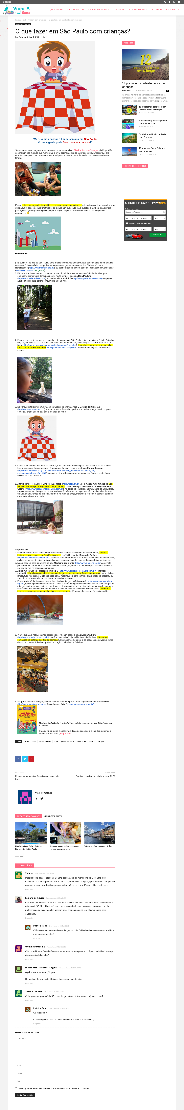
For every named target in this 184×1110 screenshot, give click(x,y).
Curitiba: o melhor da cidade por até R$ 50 (95, 776)
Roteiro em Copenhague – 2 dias (98, 846)
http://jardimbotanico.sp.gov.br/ (61, 347)
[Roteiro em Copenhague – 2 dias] (99, 833)
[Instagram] (174, 2)
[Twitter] (42, 798)
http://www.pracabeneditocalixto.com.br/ (44, 489)
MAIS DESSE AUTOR (53, 816)
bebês (26, 741)
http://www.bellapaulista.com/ (31, 278)
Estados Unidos (136, 10)
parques (101, 741)
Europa (117, 10)
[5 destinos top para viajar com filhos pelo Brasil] (128, 124)
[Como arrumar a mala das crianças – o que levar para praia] (65, 833)
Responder (29, 889)
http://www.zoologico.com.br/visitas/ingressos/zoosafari (50, 345)
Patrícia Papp (128, 91)
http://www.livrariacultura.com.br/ (33, 637)
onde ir (92, 741)
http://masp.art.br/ (71, 484)
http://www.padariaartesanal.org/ (88, 278)
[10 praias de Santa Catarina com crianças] (129, 151)
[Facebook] (169, 2)
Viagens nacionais (97, 10)
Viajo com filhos (25, 37)
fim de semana (45, 741)
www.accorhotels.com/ (25, 270)
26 (167, 91)
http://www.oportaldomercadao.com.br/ (78, 571)
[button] (165, 2)
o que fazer (81, 741)
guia (56, 741)
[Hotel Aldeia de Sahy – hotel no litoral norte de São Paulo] (31, 833)
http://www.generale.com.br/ (31, 409)
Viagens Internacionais (164, 10)
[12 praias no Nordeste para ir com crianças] (145, 64)
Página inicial (20, 20)
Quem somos (56, 10)
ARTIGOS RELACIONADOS (29, 816)
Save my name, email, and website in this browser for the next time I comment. (54, 1088)
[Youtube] (179, 2)
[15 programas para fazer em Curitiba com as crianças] (129, 110)
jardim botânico (67, 741)
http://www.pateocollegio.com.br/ (33, 557)
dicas (34, 741)
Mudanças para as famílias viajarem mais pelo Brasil (37, 778)
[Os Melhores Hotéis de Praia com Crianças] (129, 138)
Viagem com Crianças (37, 20)
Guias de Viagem (75, 10)
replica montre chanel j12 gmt (41, 967)
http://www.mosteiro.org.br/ (41, 267)
